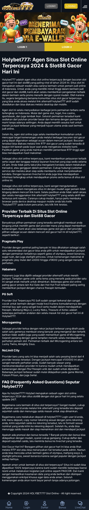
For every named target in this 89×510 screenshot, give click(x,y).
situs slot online (21, 158)
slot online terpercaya (30, 185)
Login (27, 507)
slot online (43, 79)
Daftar (44, 507)
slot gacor (79, 137)
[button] (86, 6)
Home (9, 507)
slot (11, 110)
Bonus (62, 507)
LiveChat (80, 507)
